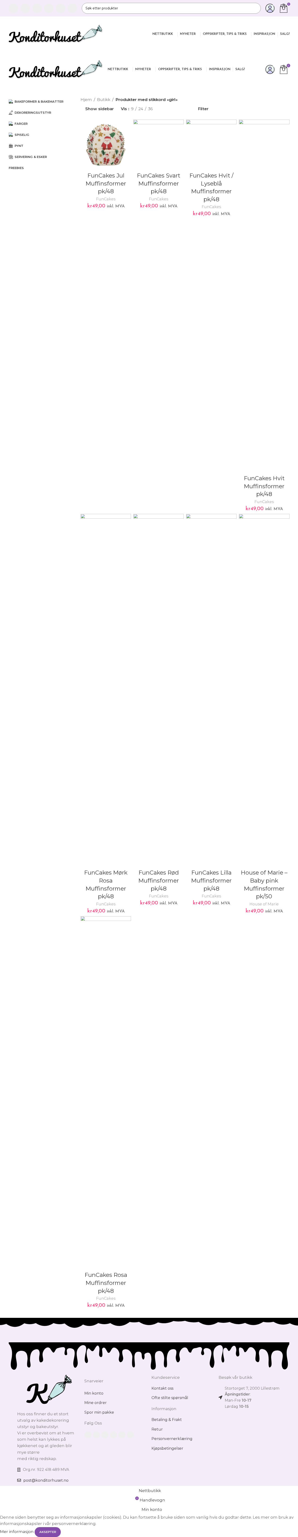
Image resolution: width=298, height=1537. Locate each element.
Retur (157, 1429)
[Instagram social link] (37, 8)
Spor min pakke (99, 1412)
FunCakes (105, 199)
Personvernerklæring (171, 1438)
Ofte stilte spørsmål (169, 1398)
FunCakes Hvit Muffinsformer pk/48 (264, 486)
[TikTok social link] (72, 8)
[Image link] (48, 1390)
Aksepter (47, 1532)
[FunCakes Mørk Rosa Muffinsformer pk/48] (106, 690)
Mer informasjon (17, 1531)
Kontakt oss (162, 1388)
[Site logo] (56, 33)
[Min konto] (270, 8)
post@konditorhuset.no (46, 1480)
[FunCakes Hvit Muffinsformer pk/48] (264, 296)
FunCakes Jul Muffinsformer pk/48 (106, 183)
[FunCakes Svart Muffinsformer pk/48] (158, 145)
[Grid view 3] (173, 109)
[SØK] (255, 8)
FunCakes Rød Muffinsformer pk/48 (158, 880)
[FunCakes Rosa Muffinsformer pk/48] (106, 1092)
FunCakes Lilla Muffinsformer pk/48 (211, 880)
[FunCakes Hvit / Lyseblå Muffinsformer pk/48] (211, 145)
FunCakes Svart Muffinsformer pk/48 (158, 183)
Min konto (93, 1393)
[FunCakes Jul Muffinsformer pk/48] (106, 145)
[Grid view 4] (183, 109)
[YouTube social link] (48, 8)
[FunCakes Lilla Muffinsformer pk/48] (211, 690)
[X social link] (25, 8)
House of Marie (264, 904)
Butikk (103, 99)
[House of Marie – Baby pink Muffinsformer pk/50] (264, 690)
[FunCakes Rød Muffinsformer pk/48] (158, 690)
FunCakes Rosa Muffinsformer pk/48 (106, 1282)
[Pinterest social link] (60, 8)
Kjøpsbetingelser (167, 1448)
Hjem (86, 99)
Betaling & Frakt (166, 1419)
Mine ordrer (95, 1402)
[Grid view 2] (164, 109)
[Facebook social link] (13, 8)
